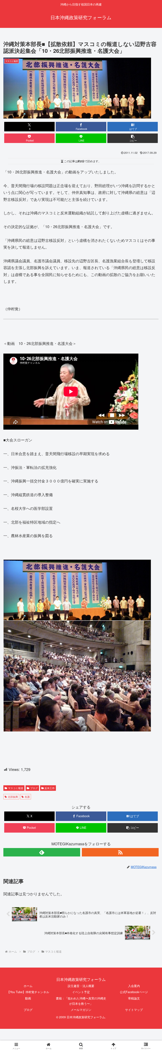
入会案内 (134, 986)
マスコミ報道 (15, 788)
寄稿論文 (134, 998)
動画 (28, 998)
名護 (27, 796)
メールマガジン (81, 1009)
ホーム (28, 986)
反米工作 (50, 788)
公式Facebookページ (134, 992)
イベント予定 (81, 992)
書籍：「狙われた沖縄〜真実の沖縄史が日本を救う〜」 (81, 1001)
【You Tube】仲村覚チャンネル (28, 992)
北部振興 (13, 796)
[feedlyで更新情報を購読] (41, 852)
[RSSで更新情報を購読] (120, 852)
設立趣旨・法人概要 (81, 986)
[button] (132, 138)
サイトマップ (134, 1009)
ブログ (34, 788)
